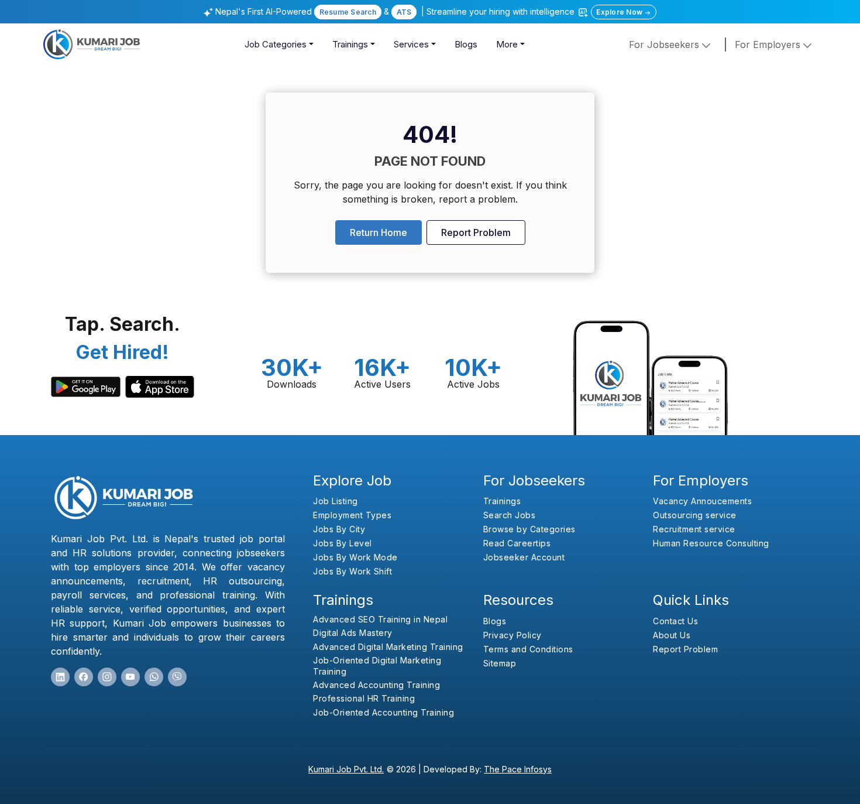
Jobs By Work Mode (355, 557)
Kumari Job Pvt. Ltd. (346, 769)
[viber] (177, 677)
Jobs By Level (342, 543)
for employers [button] (769, 44)
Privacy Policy (512, 635)
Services (411, 44)
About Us (671, 635)
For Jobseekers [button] (665, 44)
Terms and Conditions (528, 649)
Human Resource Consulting (711, 543)
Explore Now (620, 12)
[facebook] (83, 677)
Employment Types (352, 515)
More (507, 44)
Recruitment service (694, 529)
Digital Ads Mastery (353, 633)
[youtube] (130, 677)
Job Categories (276, 44)
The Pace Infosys (518, 769)
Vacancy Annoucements (702, 501)
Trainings (350, 44)
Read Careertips (517, 543)
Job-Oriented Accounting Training (383, 712)
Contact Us (675, 621)
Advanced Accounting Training (376, 685)
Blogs (466, 44)
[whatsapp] (154, 677)
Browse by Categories (529, 529)
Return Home (378, 232)
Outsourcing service (695, 515)
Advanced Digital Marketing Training (388, 647)
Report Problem (476, 232)
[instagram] (107, 677)
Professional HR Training (364, 698)
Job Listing (335, 501)
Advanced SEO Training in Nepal (380, 619)
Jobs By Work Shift (352, 571)
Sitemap (500, 663)
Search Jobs (509, 515)
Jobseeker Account (524, 557)
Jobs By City (339, 529)
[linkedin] (60, 677)
